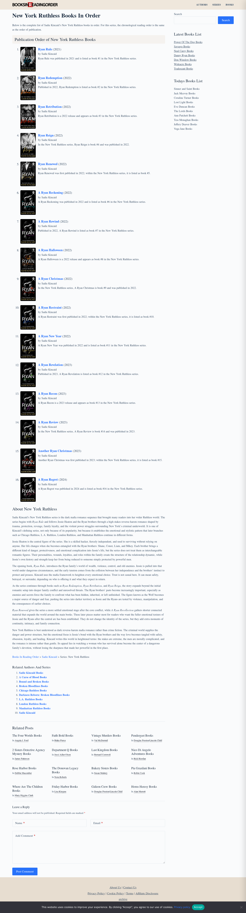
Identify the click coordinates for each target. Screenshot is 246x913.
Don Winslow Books (185, 59)
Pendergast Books (142, 735)
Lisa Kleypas (60, 791)
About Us (115, 887)
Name (20, 823)
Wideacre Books (183, 64)
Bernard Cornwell (102, 754)
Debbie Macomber (23, 773)
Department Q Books (65, 750)
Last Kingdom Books (104, 750)
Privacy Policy (96, 893)
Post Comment (25, 871)
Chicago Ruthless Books (33, 690)
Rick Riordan (140, 758)
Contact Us (129, 887)
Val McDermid (101, 740)
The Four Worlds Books (27, 735)
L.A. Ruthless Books (30, 699)
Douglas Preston (141, 740)
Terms (129, 893)
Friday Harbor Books (65, 786)
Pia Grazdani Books (143, 768)
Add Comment (25, 835)
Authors (202, 4)
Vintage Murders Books (106, 735)
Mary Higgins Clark (24, 795)
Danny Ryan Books (184, 55)
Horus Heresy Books (144, 786)
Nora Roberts (60, 777)
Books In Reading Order (25, 657)
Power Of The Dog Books (188, 42)
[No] (241, 907)
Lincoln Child (156, 740)
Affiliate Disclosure (146, 893)
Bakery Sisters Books (104, 768)
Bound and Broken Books (34, 682)
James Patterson (22, 758)
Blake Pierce (60, 740)
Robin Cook (139, 773)
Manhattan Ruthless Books (34, 708)
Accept (198, 907)
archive (123, 899)
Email (98, 823)
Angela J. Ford (21, 740)
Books (230, 4)
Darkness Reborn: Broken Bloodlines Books (44, 695)
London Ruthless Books (32, 704)
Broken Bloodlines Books (33, 686)
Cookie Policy (115, 893)
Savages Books (182, 46)
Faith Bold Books (62, 735)
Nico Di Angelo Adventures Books (142, 752)
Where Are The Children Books (27, 788)
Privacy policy (182, 907)
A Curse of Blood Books (33, 677)
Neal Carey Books (184, 51)
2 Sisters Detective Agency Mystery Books (28, 752)
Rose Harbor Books (24, 768)
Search (178, 14)
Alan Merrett (139, 791)
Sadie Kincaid (49, 54)
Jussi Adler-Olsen (62, 754)
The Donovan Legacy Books (65, 770)
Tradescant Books (183, 68)
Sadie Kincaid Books (31, 673)
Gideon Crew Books (104, 786)
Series (216, 4)
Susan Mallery (100, 773)
